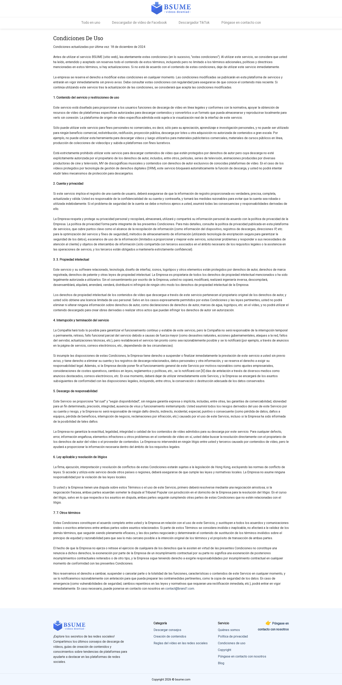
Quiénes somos (229, 630)
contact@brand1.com (179, 588)
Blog (221, 663)
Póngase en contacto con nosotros (242, 656)
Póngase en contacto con (241, 23)
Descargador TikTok (194, 23)
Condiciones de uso (231, 643)
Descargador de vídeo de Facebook (139, 23)
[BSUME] (171, 8)
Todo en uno (90, 23)
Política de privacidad (233, 636)
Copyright (224, 650)
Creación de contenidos (170, 636)
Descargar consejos (167, 630)
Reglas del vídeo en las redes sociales (181, 643)
